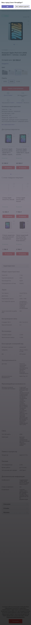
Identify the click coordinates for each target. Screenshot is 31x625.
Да (7, 6)
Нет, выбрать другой (22, 6)
